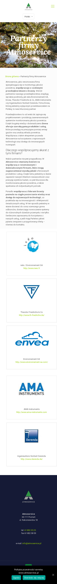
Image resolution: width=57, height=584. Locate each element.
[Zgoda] (53, 574)
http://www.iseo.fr (31, 268)
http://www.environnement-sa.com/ (32, 362)
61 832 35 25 (30, 530)
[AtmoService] (28, 6)
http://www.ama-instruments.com (31, 412)
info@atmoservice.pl (31, 543)
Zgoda (16, 577)
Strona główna (12, 76)
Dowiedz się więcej (34, 577)
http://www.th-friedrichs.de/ (31, 315)
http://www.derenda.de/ (32, 459)
